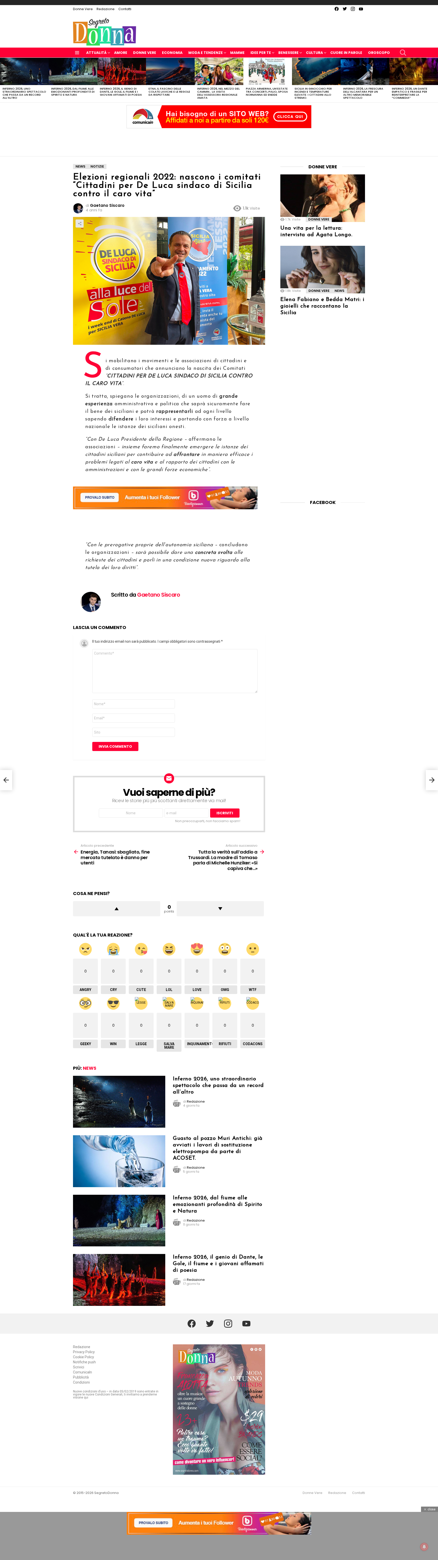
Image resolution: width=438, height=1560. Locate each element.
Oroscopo (379, 52)
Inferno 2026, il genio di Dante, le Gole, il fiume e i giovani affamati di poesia (121, 92)
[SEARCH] (403, 53)
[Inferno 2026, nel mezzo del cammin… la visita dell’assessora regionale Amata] (219, 71)
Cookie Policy (83, 1357)
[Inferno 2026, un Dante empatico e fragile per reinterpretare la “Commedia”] (413, 71)
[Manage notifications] (424, 1547)
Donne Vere (83, 9)
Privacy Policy (84, 1352)
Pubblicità (81, 1377)
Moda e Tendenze (205, 52)
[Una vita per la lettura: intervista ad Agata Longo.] (322, 198)
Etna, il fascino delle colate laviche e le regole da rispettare (169, 92)
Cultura (314, 52)
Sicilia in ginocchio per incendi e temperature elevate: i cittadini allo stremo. (313, 93)
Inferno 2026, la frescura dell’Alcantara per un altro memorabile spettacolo (363, 93)
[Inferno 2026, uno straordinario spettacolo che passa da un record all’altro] (24, 71)
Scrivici (78, 1367)
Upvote (116, 908)
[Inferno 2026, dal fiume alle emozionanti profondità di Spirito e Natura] (73, 71)
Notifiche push (84, 1362)
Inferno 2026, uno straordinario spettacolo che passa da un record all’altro (24, 93)
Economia (172, 52)
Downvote (220, 908)
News (89, 1068)
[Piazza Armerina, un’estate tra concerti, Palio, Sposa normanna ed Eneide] (267, 71)
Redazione (106, 9)
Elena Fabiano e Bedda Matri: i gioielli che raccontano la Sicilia (322, 306)
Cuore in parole (346, 52)
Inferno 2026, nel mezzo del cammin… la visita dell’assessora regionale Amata (218, 93)
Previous (2, 80)
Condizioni (81, 1382)
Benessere (288, 52)
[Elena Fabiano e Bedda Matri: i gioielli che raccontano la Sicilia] (322, 269)
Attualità (96, 52)
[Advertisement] (219, 141)
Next (435, 80)
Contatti (124, 9)
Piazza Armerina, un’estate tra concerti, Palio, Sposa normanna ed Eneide (267, 92)
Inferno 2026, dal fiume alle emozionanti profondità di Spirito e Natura (73, 92)
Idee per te (260, 52)
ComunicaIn (82, 1372)
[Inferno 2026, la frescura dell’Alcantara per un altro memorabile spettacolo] (365, 71)
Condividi (80, 223)
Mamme (237, 52)
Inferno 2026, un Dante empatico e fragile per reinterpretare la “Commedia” (409, 93)
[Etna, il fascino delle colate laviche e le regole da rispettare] (170, 71)
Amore (120, 52)
